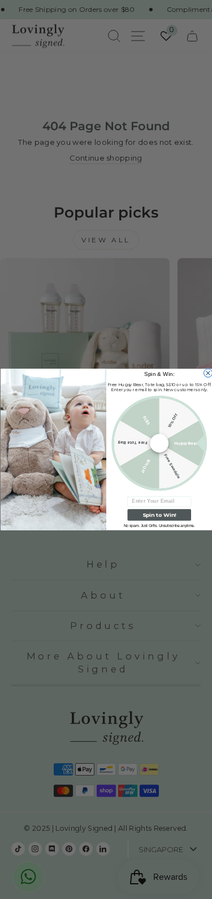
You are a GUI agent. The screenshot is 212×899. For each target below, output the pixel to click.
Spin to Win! (159, 515)
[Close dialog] (208, 373)
